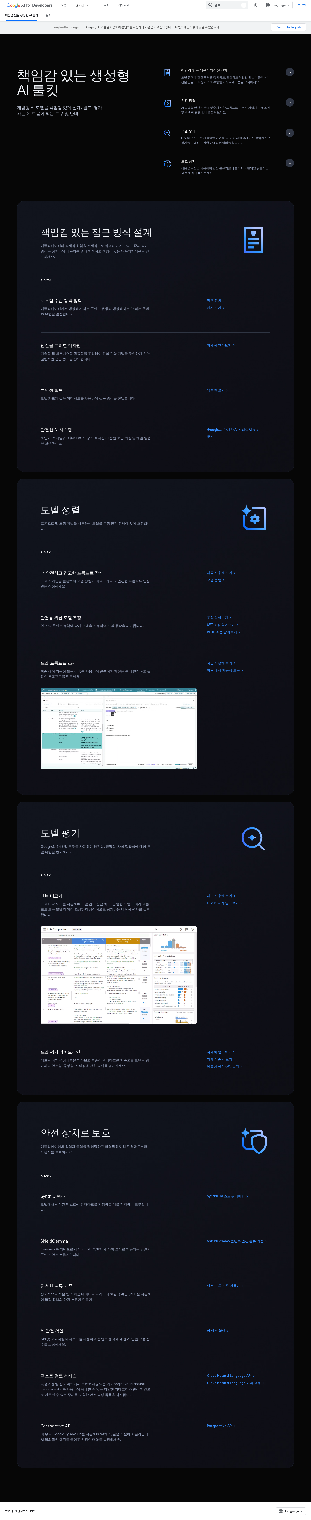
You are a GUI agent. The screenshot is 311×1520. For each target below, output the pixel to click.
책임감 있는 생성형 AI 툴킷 (21, 15)
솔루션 (80, 5)
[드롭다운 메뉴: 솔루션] (89, 5)
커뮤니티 (123, 5)
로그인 (302, 5)
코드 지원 (103, 5)
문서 (48, 15)
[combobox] (227, 5)
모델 (64, 5)
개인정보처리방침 (26, 1511)
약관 (8, 1511)
